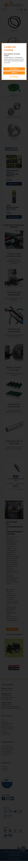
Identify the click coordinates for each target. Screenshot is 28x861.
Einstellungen (14, 77)
